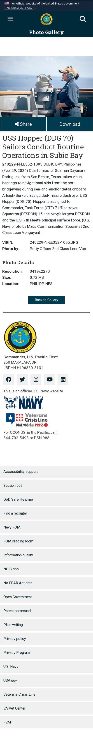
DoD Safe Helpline (18, 499)
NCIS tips (11, 569)
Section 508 (13, 485)
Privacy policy (14, 639)
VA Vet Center (14, 708)
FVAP (7, 722)
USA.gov (10, 680)
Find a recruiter (15, 513)
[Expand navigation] (10, 19)
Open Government (17, 597)
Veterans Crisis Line (19, 694)
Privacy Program (16, 652)
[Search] (83, 19)
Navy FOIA (12, 527)
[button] (21, 8)
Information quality (18, 555)
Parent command (17, 611)
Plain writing (13, 625)
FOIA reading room (18, 541)
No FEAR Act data (17, 583)
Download (69, 124)
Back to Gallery (46, 300)
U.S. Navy (10, 666)
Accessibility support (20, 471)
